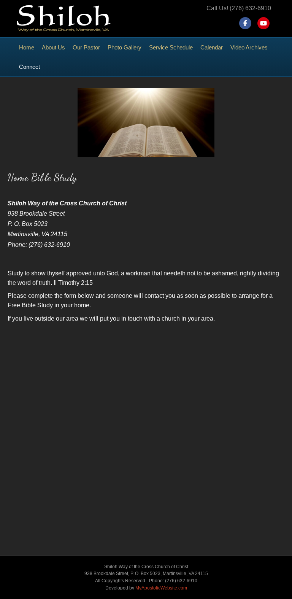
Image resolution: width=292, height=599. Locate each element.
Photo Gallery (124, 47)
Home (26, 47)
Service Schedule (171, 47)
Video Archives (249, 47)
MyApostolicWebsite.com (161, 588)
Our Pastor (86, 47)
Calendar (211, 47)
